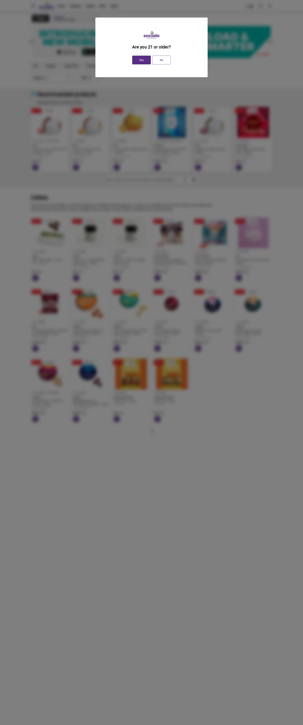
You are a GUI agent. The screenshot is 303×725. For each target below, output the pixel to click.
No (161, 60)
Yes (141, 60)
